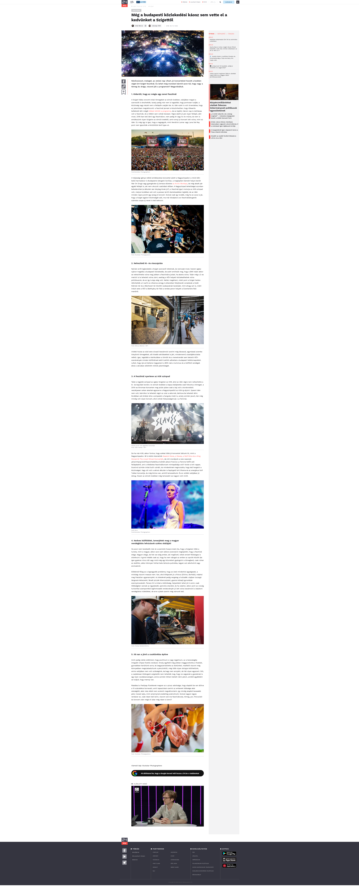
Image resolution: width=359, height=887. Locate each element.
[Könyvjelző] (124, 92)
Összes (231, 34)
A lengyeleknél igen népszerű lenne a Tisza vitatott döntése (224, 131)
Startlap (155, 852)
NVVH (205, 2)
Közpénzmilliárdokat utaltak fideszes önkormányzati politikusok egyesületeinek (223, 106)
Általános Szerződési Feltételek (203, 871)
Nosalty (155, 867)
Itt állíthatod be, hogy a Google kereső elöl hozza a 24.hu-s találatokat (170, 773)
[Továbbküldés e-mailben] (124, 86)
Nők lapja (174, 863)
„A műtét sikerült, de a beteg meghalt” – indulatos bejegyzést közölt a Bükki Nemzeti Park (223, 116)
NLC (154, 871)
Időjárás (184, 2)
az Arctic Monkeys (180, 184)
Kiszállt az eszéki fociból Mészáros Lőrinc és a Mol (223, 137)
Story (172, 856)
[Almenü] (132, 2)
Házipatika (174, 852)
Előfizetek (228, 2)
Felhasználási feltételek (200, 863)
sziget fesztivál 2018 (139, 6)
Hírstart (155, 856)
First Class (156, 863)
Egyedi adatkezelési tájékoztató (203, 867)
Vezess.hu (156, 859)
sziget (152, 6)
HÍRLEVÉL (195, 856)
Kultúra (136, 10)
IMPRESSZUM (196, 859)
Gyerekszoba (175, 859)
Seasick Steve (168, 456)
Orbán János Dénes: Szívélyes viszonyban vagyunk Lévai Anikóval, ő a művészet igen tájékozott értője (224, 124)
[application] (167, 806)
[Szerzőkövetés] (145, 25)
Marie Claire (175, 867)
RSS (193, 852)
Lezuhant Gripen (195, 2)
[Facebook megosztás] (124, 81)
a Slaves (178, 456)
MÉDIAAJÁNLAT (196, 874)
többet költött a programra (160, 111)
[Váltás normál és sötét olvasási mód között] (220, 2)
